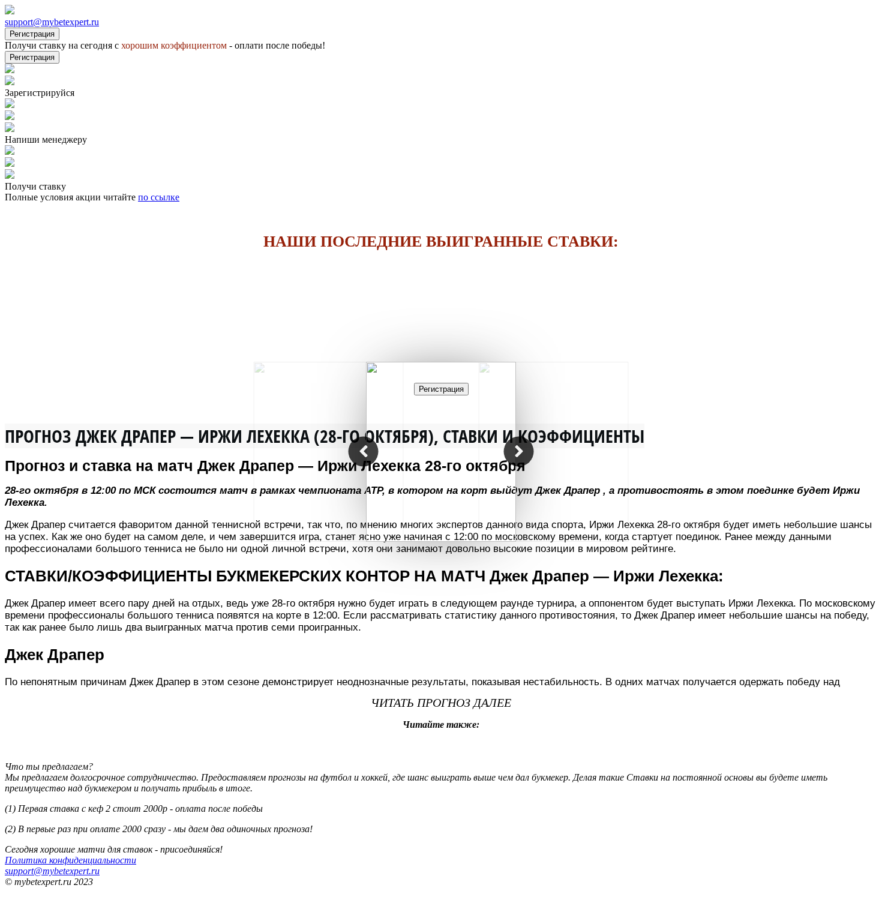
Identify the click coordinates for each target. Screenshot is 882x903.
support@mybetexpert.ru (52, 22)
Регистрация (32, 33)
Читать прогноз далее (441, 702)
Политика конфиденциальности (70, 860)
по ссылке (158, 197)
